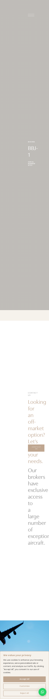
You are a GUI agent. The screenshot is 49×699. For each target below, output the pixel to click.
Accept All (24, 679)
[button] (42, 692)
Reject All (24, 693)
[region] (24, 675)
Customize (24, 686)
